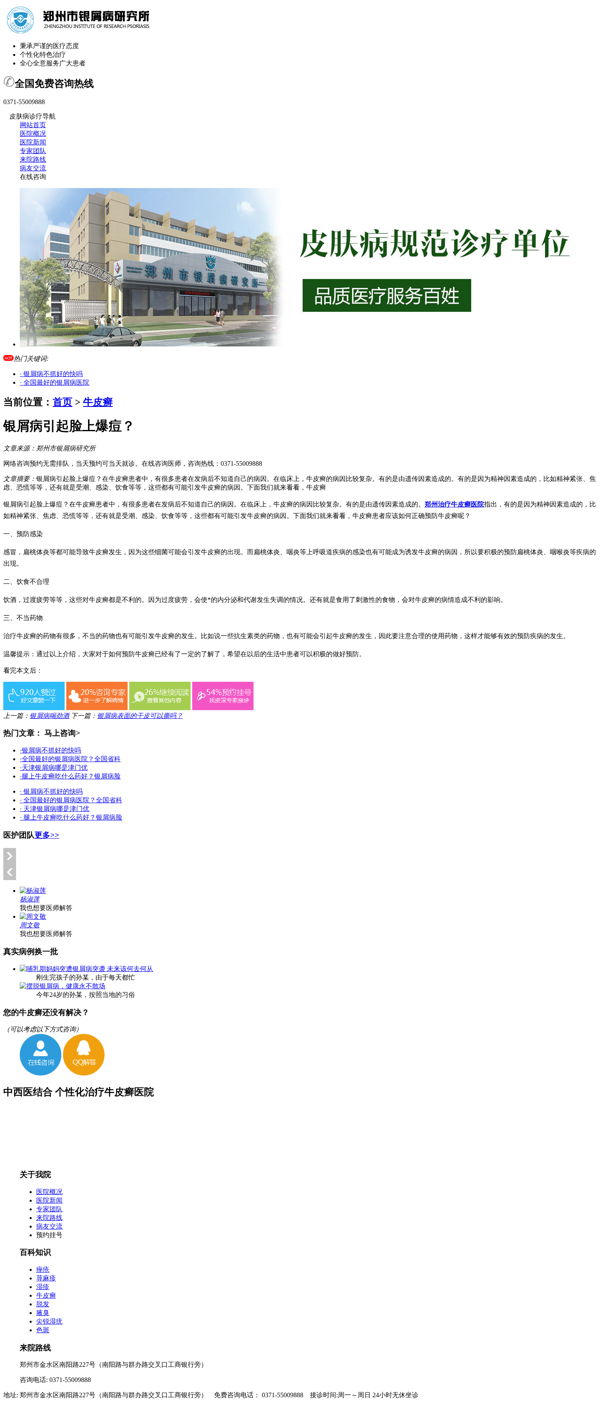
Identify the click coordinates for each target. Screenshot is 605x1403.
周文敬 (30, 925)
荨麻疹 (46, 1278)
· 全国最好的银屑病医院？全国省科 (71, 800)
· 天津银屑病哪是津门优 (54, 808)
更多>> (47, 835)
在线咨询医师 (161, 463)
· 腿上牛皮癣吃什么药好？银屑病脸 (71, 817)
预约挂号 (49, 1234)
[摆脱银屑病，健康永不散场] (62, 986)
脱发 (42, 1304)
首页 (62, 402)
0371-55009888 (241, 463)
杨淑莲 (30, 899)
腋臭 (42, 1312)
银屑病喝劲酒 (49, 715)
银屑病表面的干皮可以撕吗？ (140, 715)
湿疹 (42, 1286)
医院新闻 (33, 142)
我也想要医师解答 (46, 907)
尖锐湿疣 (49, 1321)
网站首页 (33, 124)
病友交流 (33, 168)
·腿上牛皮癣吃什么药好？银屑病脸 (70, 776)
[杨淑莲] (33, 890)
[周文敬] (33, 916)
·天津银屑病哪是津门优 (54, 767)
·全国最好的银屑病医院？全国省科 (70, 758)
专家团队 (33, 150)
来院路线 (33, 159)
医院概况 (33, 133)
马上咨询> (62, 733)
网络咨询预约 (23, 463)
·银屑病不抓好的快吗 (50, 750)
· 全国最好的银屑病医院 (54, 382)
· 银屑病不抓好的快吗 (51, 373)
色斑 (42, 1329)
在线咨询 (33, 176)
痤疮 (42, 1269)
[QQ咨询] (84, 1073)
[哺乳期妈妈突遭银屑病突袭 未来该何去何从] (86, 968)
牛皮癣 (98, 402)
